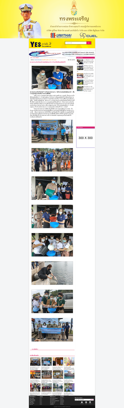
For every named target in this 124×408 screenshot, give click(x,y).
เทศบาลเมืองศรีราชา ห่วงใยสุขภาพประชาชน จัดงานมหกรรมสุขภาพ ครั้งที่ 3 (34, 368)
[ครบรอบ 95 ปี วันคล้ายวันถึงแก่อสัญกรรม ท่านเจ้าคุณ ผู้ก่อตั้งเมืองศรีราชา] (58, 378)
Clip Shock (62, 400)
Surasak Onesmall (37, 59)
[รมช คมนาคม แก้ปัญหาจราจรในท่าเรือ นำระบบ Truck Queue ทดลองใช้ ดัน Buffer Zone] (58, 365)
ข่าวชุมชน (51, 49)
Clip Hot (61, 398)
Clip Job (61, 403)
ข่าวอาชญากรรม (37, 49)
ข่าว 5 (41, 403)
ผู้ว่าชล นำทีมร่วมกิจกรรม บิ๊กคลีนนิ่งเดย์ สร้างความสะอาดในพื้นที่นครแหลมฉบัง (35, 394)
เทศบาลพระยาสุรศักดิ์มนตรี (54, 400)
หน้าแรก (31, 49)
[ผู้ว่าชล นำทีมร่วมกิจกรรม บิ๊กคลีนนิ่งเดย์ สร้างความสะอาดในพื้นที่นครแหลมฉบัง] (35, 391)
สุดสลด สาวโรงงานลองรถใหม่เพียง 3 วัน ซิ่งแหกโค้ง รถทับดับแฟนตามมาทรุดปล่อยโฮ (85, 68)
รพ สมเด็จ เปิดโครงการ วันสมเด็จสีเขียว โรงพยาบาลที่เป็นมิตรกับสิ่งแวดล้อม (46, 381)
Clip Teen (62, 404)
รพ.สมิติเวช (52, 404)
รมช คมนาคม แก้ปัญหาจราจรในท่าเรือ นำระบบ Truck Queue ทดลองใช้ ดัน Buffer (58, 368)
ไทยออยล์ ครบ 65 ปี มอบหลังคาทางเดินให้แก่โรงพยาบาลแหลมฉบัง (45, 368)
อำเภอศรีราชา (52, 403)
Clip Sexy (62, 399)
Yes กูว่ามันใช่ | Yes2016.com (65, 406)
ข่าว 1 (41, 398)
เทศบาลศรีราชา (52, 399)
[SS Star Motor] (62, 56)
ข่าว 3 (41, 400)
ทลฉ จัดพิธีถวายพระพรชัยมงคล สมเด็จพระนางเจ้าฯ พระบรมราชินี (68, 394)
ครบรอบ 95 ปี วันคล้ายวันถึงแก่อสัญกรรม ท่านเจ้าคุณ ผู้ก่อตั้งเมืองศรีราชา (57, 381)
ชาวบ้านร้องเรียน (72, 49)
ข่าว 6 (41, 404)
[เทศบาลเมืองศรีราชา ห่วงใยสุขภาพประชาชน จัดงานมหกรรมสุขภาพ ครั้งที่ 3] (35, 365)
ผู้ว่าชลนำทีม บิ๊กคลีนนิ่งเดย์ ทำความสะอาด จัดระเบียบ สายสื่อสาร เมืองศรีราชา (57, 394)
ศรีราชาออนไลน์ (32, 400)
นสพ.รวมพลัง (32, 398)
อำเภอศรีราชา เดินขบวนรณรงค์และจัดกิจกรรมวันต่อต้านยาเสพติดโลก (68, 381)
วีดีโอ (60, 49)
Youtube (90, 403)
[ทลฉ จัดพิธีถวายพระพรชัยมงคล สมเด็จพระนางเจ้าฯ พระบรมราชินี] (69, 391)
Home (31, 57)
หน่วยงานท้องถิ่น (45, 49)
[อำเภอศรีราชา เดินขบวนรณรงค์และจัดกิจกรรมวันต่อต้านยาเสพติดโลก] (69, 378)
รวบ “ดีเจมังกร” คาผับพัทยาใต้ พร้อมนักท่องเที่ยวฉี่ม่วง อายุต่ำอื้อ (89, 61)
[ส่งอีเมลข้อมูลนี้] (68, 59)
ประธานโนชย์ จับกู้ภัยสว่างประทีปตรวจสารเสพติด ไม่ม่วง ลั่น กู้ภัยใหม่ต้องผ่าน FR (35, 381)
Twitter (86, 403)
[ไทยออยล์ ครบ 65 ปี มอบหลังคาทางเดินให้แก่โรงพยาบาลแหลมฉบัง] (46, 365)
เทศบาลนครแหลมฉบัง (54, 398)
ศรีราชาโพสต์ (32, 403)
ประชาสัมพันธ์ (65, 49)
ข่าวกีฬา (56, 49)
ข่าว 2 (41, 399)
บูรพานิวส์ (31, 404)
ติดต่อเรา (78, 49)
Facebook (82, 403)
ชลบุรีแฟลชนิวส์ (32, 399)
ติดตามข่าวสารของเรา (78, 397)
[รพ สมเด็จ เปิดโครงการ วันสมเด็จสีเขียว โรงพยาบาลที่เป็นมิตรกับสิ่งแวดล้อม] (46, 378)
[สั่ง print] (70, 59)
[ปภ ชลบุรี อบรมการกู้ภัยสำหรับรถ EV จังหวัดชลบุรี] (46, 391)
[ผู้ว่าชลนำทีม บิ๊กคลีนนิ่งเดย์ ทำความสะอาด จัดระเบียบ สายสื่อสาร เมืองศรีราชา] (58, 391)
